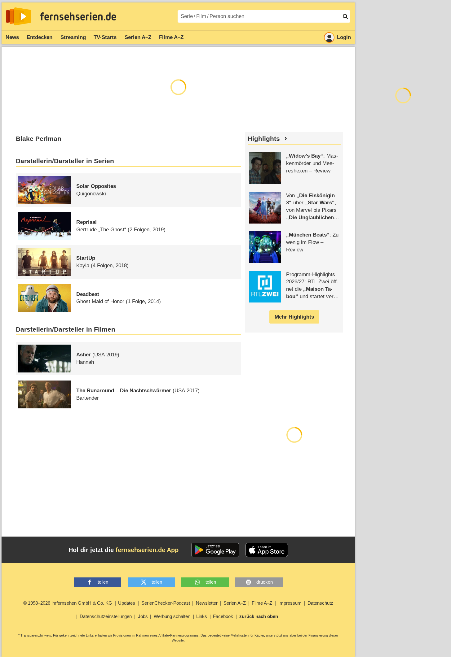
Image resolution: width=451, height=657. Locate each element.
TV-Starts (105, 37)
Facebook (223, 616)
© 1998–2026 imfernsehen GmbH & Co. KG (67, 603)
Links (201, 616)
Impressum (290, 603)
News (12, 37)
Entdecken (39, 37)
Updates (126, 603)
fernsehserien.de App (147, 549)
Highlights (264, 138)
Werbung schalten (172, 616)
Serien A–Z (138, 37)
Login (344, 37)
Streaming (73, 37)
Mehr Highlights (294, 317)
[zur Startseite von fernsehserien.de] (18, 16)
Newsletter (207, 603)
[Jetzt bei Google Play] (215, 550)
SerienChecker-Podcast (165, 603)
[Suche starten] (345, 16)
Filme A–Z (171, 37)
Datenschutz (320, 603)
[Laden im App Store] (266, 550)
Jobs (143, 616)
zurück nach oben (258, 616)
